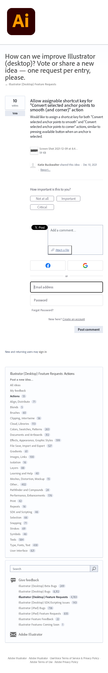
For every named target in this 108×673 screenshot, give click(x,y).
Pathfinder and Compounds (26, 490)
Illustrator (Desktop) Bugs (35, 591)
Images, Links (18, 457)
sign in (43, 352)
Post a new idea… (21, 379)
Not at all (45, 198)
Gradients (16, 451)
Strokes (14, 528)
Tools (13, 539)
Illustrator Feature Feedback (36, 619)
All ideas (15, 385)
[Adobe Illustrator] (21, 22)
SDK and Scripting (21, 512)
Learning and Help (21, 473)
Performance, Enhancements (27, 495)
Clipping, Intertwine (22, 418)
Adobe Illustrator (30, 634)
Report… (45, 170)
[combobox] (51, 568)
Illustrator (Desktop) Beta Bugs (38, 586)
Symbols (15, 534)
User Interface (19, 550)
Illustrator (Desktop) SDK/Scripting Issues (45, 602)
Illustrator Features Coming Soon (39, 624)
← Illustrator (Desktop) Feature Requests (30, 84)
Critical (45, 207)
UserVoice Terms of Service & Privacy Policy (74, 658)
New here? (66, 319)
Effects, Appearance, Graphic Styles (31, 440)
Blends (14, 407)
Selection (15, 517)
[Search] (94, 568)
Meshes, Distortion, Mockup (27, 479)
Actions (69, 373)
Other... (14, 484)
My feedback (18, 390)
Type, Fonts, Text (20, 545)
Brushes (15, 412)
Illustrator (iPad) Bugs (32, 608)
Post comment (88, 329)
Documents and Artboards (26, 435)
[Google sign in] (85, 266)
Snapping (15, 523)
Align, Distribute (20, 401)
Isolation (15, 462)
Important (71, 198)
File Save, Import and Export (27, 446)
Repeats (15, 506)
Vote (15, 113)
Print (13, 501)
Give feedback (29, 580)
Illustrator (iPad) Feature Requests (40, 613)
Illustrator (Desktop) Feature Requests (36, 373)
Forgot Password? (42, 310)
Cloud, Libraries (19, 424)
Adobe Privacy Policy (66, 662)
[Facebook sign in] (48, 266)
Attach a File (62, 250)
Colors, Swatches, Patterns (26, 429)
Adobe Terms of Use (41, 662)
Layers (14, 468)
